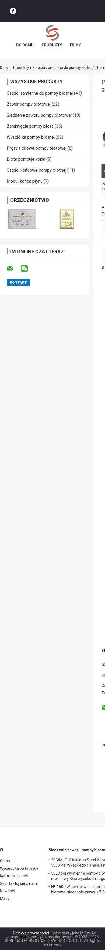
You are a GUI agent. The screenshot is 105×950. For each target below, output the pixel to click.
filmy (75, 45)
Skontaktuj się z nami (19, 883)
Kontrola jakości (14, 876)
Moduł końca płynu (25, 181)
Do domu (25, 45)
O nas (5, 861)
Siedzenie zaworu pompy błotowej (39, 115)
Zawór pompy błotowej (29, 104)
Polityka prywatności (31, 933)
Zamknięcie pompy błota (30, 126)
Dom (4, 67)
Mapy (4, 898)
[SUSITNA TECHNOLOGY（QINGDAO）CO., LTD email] (13, 268)
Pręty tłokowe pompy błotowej (36, 148)
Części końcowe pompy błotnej (36, 170)
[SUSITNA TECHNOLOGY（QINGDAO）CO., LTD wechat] (27, 268)
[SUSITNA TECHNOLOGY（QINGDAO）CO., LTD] (52, 33)
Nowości (7, 891)
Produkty (52, 45)
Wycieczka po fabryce (19, 868)
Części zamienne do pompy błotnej (63, 67)
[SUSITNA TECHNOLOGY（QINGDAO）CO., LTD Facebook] (13, 11)
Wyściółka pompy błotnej (31, 137)
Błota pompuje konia (26, 159)
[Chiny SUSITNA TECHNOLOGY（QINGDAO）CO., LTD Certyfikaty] (22, 219)
